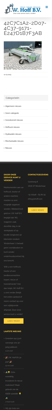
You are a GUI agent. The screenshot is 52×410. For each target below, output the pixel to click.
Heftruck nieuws (12, 127)
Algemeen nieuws (13, 106)
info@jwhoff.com (35, 199)
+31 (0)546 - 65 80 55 (37, 194)
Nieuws (8, 148)
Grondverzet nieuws (14, 120)
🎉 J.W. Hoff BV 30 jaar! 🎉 (13, 359)
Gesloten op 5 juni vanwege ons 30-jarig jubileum (13, 342)
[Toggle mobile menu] (47, 7)
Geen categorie (12, 113)
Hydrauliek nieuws (13, 134)
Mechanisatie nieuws (14, 141)
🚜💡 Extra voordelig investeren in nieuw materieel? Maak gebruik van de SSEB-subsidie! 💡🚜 (13, 385)
